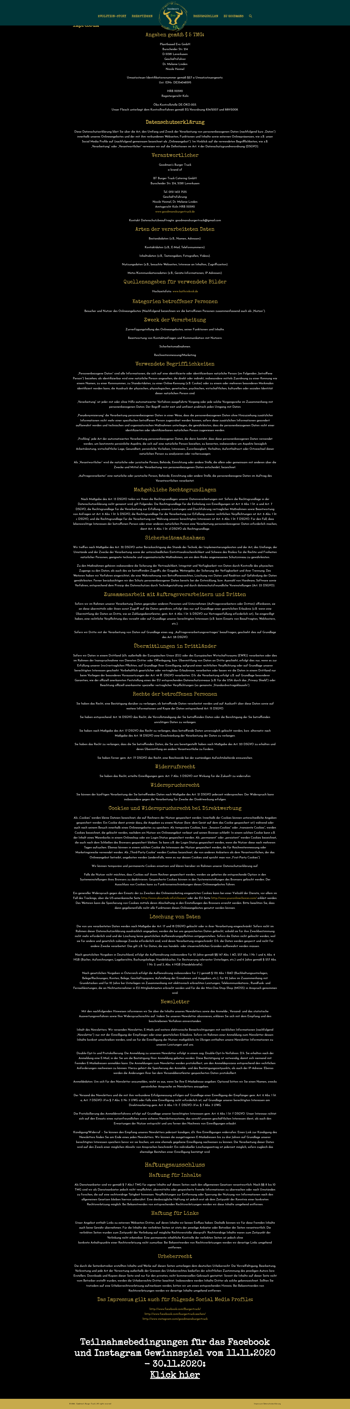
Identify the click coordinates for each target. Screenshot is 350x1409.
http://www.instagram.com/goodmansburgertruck (175, 1319)
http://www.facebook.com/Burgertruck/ (175, 1309)
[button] (250, 16)
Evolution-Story (112, 16)
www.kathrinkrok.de (185, 291)
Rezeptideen (142, 16)
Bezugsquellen (205, 16)
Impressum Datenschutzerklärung (267, 1404)
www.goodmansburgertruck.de (175, 211)
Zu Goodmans (234, 16)
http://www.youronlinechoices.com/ (234, 898)
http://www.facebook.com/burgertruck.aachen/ (175, 1314)
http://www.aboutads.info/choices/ (163, 898)
